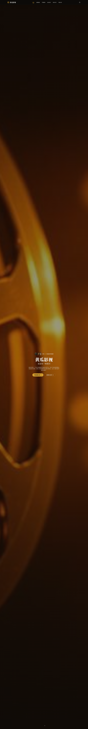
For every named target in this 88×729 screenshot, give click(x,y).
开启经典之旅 (37, 375)
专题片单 (60, 2)
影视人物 (54, 2)
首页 (33, 2)
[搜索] (79, 2)
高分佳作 (49, 2)
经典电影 (38, 2)
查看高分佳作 (49, 375)
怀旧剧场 (43, 2)
